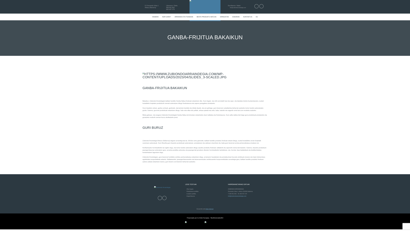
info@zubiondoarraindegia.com (238, 7)
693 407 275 (170, 9)
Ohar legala (190, 189)
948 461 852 (170, 7)
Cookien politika (191, 194)
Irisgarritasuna (191, 196)
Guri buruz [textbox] (153, 127)
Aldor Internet (209, 209)
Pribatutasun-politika (192, 191)
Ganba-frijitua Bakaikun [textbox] (165, 88)
